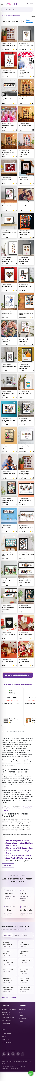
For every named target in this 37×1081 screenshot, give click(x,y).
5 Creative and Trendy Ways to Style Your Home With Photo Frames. (17, 808)
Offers (21, 1015)
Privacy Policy (21, 1066)
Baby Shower (6, 1021)
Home (4, 731)
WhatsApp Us (6, 1033)
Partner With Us (24, 1019)
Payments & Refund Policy (10, 1069)
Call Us (4, 1036)
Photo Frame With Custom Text (19, 848)
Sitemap (21, 1022)
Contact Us (5, 1039)
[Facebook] (8, 1054)
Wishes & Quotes (7, 1042)
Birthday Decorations (9, 1009)
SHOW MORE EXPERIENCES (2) (17, 675)
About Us (22, 1009)
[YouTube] (22, 1054)
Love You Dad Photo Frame (17, 858)
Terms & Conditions (8, 1066)
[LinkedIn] (18, 1054)
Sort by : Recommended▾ (11, 21)
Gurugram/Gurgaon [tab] (21, 935)
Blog (20, 1012)
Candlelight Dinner (8, 1018)
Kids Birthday (6, 1024)
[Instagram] (4, 1054)
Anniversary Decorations (6, 1013)
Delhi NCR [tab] (7, 935)
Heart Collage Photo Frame (17, 840)
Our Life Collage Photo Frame (18, 855)
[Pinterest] (13, 1054)
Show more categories (9, 997)
